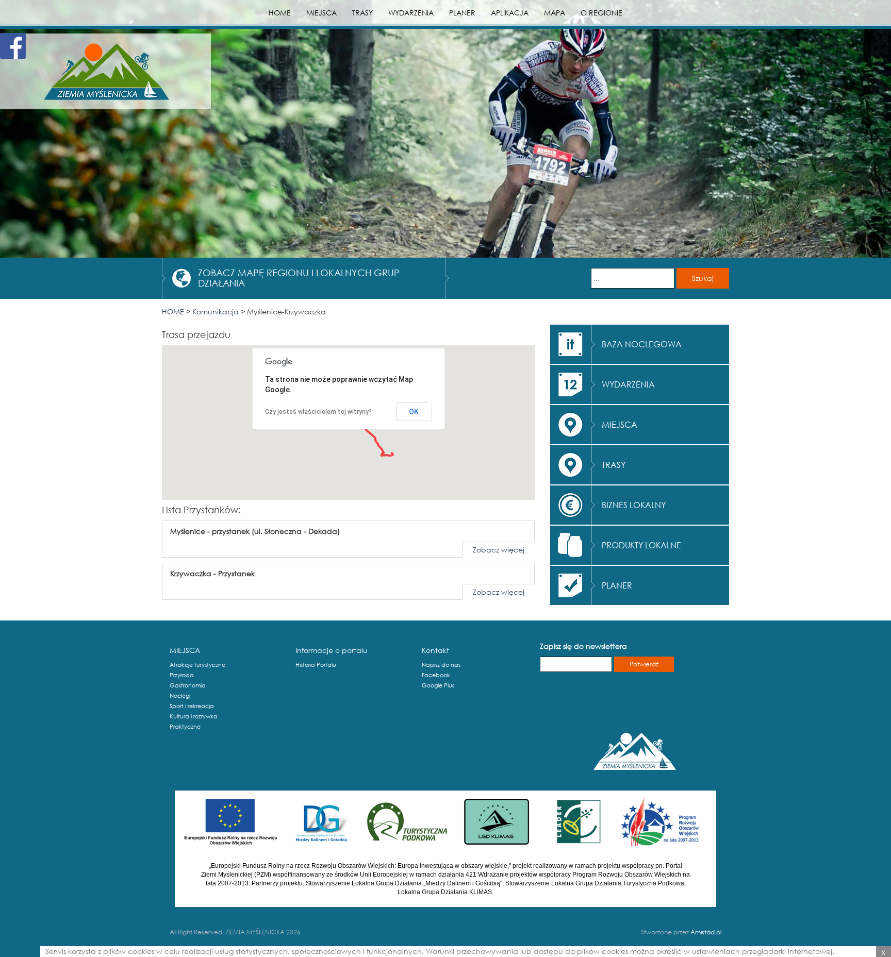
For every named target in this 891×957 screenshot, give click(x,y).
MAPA (554, 13)
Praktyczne (185, 727)
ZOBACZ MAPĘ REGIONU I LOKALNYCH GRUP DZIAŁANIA (299, 278)
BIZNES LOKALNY (634, 504)
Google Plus (438, 685)
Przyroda (182, 675)
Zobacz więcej (498, 550)
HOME (280, 13)
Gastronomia (188, 685)
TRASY (362, 13)
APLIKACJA (510, 13)
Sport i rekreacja (192, 706)
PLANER (462, 13)
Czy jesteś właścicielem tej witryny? (318, 411)
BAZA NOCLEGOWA (642, 344)
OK (414, 412)
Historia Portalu (315, 665)
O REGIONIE (601, 13)
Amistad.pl (705, 932)
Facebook (436, 675)
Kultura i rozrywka (194, 716)
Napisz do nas (441, 665)
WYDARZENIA (411, 13)
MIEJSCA (321, 13)
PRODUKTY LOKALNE (641, 545)
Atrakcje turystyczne (197, 665)
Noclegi (180, 696)
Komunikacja (215, 311)
